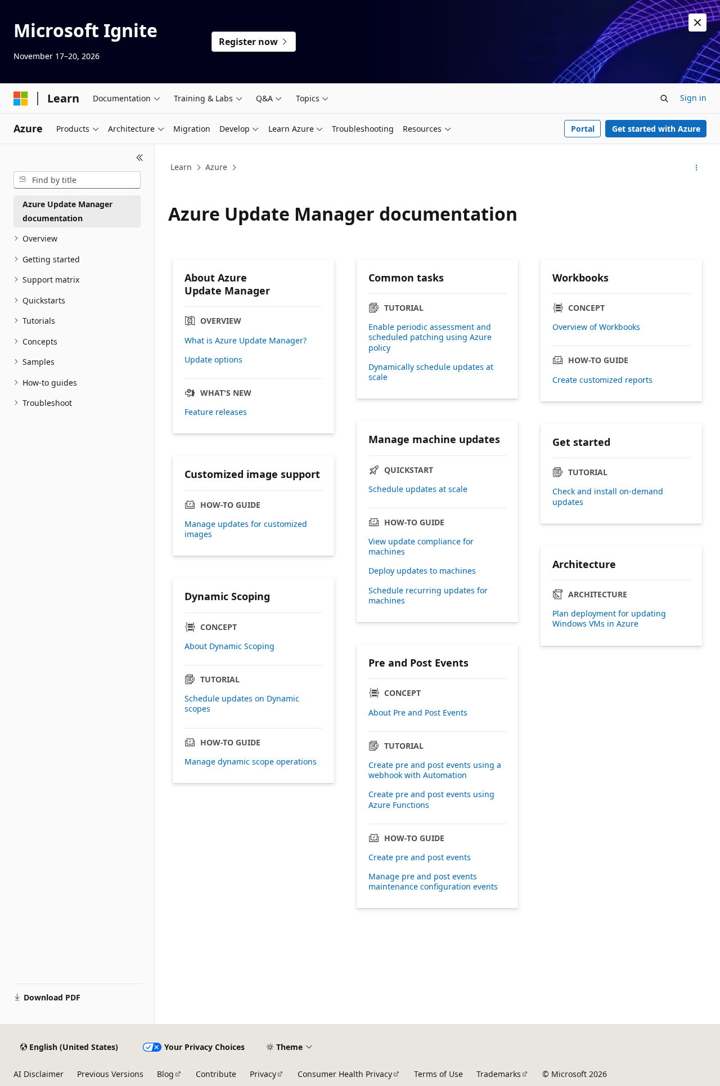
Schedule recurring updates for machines (428, 596)
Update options (213, 360)
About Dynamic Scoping (229, 646)
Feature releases (215, 412)
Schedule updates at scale (417, 489)
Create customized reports (602, 380)
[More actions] (696, 168)
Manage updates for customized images (245, 529)
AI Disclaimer (39, 1074)
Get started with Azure (656, 128)
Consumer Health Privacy (345, 1074)
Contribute (216, 1074)
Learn (181, 167)
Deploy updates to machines (422, 571)
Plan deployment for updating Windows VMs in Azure (609, 619)
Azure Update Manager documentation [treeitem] (67, 211)
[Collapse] (140, 158)
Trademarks (498, 1074)
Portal (583, 128)
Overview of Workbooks (596, 327)
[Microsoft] (21, 98)
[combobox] (77, 180)
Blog (165, 1074)
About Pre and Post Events (417, 713)
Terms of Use (438, 1074)
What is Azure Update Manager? (245, 341)
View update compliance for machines (421, 547)
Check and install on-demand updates (607, 496)
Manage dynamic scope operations (250, 762)
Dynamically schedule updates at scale (430, 372)
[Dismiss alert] (697, 23)
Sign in (693, 97)
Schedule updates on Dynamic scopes (241, 704)
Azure (216, 167)
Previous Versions (110, 1074)
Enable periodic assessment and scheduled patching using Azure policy (430, 337)
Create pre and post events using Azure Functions (431, 799)
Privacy (263, 1074)
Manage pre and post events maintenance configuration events (433, 882)
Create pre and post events (419, 857)
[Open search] (664, 98)
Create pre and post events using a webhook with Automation (434, 770)
